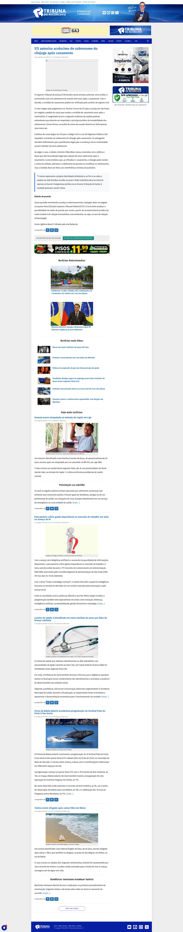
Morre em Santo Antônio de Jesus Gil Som (70, 347)
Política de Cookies (88, 2)
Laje (49, 421)
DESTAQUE (51, 811)
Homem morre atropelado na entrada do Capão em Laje (63, 417)
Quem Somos (35, 2)
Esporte (119, 41)
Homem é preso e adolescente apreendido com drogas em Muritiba (77, 400)
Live (136, 41)
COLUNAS (128, 41)
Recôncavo (63, 41)
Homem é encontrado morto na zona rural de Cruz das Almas (78, 389)
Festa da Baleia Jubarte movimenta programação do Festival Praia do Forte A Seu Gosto (69, 712)
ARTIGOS (50, 522)
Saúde (103, 41)
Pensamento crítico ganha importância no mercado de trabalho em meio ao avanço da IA (71, 518)
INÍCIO (36, 41)
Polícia (86, 41)
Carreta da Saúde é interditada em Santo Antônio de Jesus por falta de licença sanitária (70, 619)
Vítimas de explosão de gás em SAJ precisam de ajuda (75, 368)
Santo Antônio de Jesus (48, 41)
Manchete (51, 623)
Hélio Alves (45, 2)
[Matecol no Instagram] (72, 249)
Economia (95, 41)
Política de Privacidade (73, 2)
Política (78, 41)
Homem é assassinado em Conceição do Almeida (73, 357)
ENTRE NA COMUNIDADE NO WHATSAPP (79, 238)
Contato (62, 2)
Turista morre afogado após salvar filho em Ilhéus (60, 808)
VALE (71, 41)
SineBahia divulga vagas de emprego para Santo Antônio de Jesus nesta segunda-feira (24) (78, 379)
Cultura (110, 41)
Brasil (51, 57)
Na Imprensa (54, 2)
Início (55, 926)
